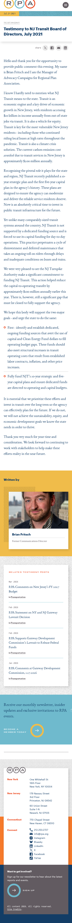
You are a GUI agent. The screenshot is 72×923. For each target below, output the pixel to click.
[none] (36, 518)
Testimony (12, 22)
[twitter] (45, 48)
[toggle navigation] (66, 5)
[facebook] (52, 48)
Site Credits (14, 909)
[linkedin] (65, 48)
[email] (59, 48)
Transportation (18, 597)
